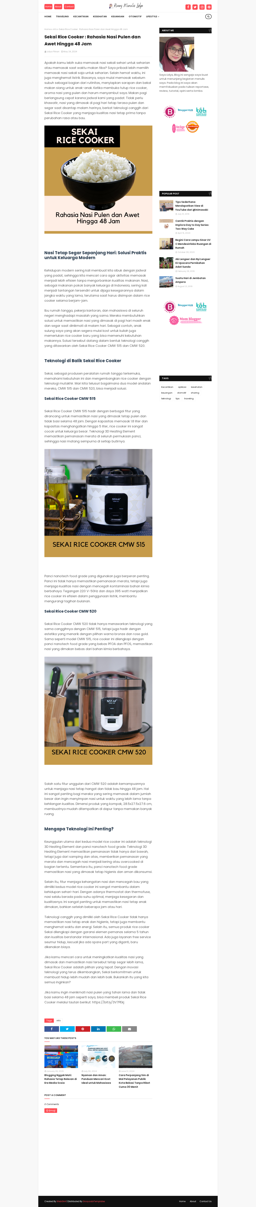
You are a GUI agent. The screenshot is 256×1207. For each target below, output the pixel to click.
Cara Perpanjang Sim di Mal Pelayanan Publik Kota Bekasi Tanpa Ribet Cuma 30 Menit (134, 1081)
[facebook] (188, 7)
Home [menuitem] (47, 16)
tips (178, 398)
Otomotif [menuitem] (135, 16)
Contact (69, 6)
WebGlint (61, 1201)
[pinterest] (209, 7)
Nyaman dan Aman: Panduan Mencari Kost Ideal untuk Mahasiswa (96, 1079)
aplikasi (182, 387)
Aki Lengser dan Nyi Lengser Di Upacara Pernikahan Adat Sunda (192, 263)
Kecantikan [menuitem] (80, 16)
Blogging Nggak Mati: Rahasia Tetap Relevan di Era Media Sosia (60, 1079)
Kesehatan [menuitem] (100, 16)
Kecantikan (167, 387)
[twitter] (195, 7)
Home (48, 6)
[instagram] (202, 7)
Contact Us (206, 1201)
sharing (195, 392)
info (55, 29)
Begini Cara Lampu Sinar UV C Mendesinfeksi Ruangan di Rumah (193, 244)
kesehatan (196, 387)
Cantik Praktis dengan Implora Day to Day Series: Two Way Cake (192, 225)
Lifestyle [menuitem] (151, 16)
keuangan (166, 392)
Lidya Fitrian (53, 51)
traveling (189, 398)
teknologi (166, 398)
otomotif (181, 392)
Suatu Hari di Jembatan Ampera (190, 280)
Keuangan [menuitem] (117, 16)
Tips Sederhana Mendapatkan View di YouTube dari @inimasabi (191, 206)
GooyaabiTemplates (94, 1201)
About (58, 6)
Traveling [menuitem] (62, 16)
